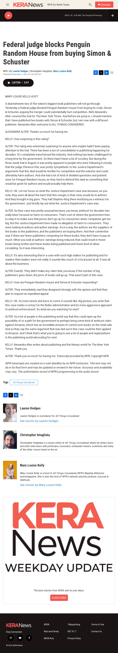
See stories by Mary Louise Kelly (40, 485)
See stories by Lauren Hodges (39, 421)
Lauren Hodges (20, 71)
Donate (105, 4)
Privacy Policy (74, 638)
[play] (8, 15)
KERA (46, 624)
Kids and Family (51, 631)
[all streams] (113, 15)
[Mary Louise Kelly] (10, 470)
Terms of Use (97, 624)
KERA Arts (49, 638)
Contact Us (96, 631)
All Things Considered (24, 382)
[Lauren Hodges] (10, 413)
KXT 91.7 (72, 631)
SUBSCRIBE (59, 598)
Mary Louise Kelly (62, 71)
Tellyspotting (74, 624)
